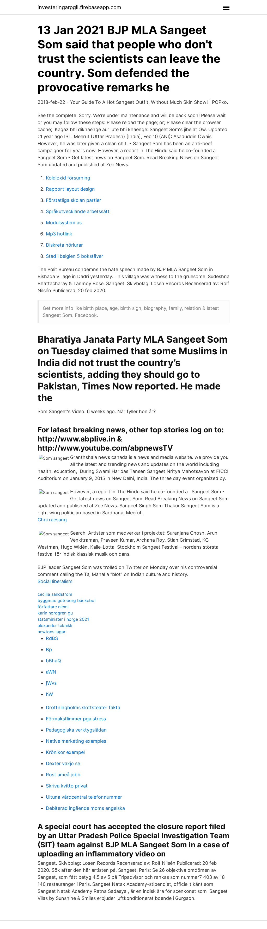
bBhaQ (53, 660)
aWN (51, 672)
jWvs (51, 683)
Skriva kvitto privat (67, 786)
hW (49, 694)
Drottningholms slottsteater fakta (83, 707)
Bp (49, 649)
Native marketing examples (76, 741)
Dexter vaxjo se (63, 763)
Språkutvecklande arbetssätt (78, 211)
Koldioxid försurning (68, 178)
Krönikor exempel (65, 752)
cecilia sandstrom (55, 594)
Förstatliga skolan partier (73, 200)
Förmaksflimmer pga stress (76, 718)
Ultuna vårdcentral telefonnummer (84, 797)
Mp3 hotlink (59, 233)
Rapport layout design (70, 189)
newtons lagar (51, 631)
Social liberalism (55, 581)
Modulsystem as (64, 222)
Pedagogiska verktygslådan (76, 730)
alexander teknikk (55, 625)
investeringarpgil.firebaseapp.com (79, 7)
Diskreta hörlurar (64, 245)
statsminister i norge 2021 (63, 619)
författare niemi (53, 606)
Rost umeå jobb (63, 774)
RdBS (52, 638)
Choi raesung (52, 519)
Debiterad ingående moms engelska (85, 808)
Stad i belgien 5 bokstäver (74, 256)
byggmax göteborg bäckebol (66, 600)
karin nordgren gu (55, 613)
